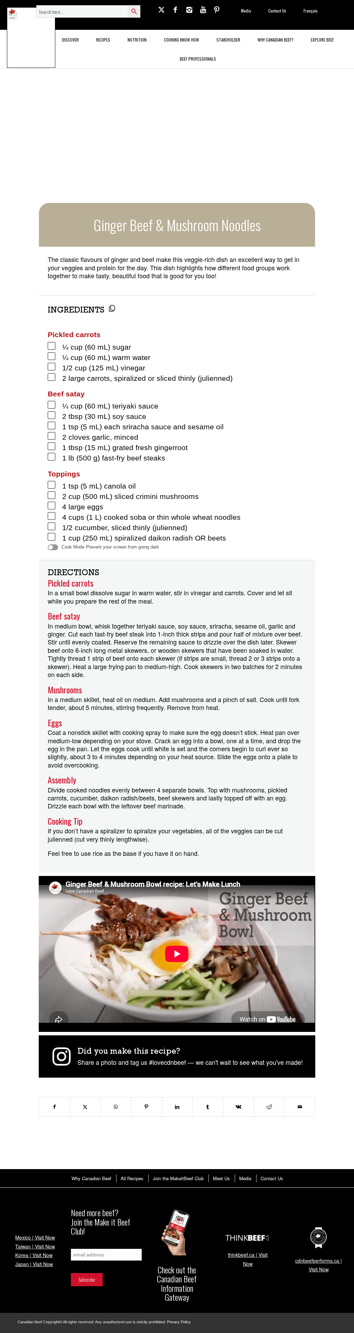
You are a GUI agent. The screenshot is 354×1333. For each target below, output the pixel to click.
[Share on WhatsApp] (116, 1106)
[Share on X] (85, 1106)
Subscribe (79, 1245)
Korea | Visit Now (34, 1255)
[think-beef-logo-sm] (248, 1237)
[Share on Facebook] (54, 1106)
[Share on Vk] (238, 1106)
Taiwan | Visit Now (35, 1246)
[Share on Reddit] (269, 1106)
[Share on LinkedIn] (177, 1106)
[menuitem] (91, 1178)
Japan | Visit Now (34, 1264)
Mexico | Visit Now (35, 1237)
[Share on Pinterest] (146, 1106)
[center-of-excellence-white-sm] (319, 1238)
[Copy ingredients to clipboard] (112, 308)
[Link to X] (161, 9)
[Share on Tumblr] (208, 1106)
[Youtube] (203, 9)
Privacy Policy (179, 1322)
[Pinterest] (217, 9)
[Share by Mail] (300, 1106)
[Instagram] (189, 9)
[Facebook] (175, 9)
